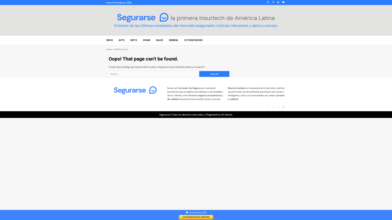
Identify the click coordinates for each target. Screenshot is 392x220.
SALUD (159, 40)
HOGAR (146, 40)
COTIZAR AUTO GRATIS (196, 217)
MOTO (133, 40)
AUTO (122, 40)
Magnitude (211, 114)
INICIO (109, 40)
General (173, 40)
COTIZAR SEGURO (193, 40)
